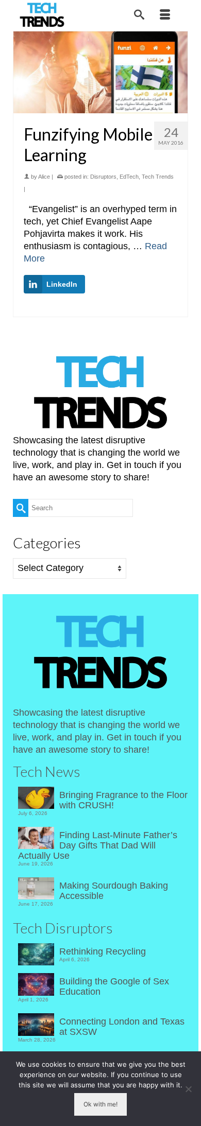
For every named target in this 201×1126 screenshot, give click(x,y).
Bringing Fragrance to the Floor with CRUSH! (123, 800)
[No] (188, 1089)
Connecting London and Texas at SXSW (122, 1026)
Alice (44, 177)
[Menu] (165, 15)
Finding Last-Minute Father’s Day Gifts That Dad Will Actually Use (97, 845)
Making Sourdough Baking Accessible (113, 890)
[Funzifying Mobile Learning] (100, 72)
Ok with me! (100, 1104)
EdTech (129, 177)
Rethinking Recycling (102, 951)
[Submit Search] (20, 508)
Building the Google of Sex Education (114, 986)
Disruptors (103, 177)
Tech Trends (158, 177)
